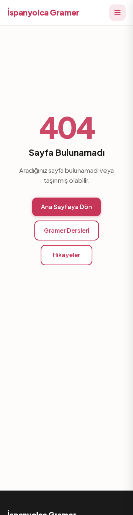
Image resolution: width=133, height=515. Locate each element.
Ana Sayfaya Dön (66, 207)
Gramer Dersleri (66, 230)
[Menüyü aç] (117, 12)
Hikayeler (66, 255)
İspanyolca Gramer (43, 12)
